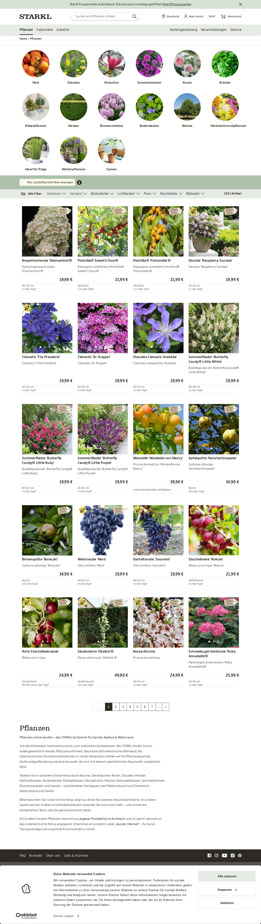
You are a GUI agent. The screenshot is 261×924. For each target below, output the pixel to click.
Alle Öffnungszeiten (177, 4)
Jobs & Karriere (76, 856)
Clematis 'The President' (41, 357)
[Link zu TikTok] (232, 855)
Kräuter (225, 82)
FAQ (23, 856)
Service (235, 30)
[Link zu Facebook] (209, 855)
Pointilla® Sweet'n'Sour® (98, 260)
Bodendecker (149, 126)
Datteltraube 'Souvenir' (151, 559)
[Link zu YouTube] (224, 855)
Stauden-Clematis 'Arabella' (155, 357)
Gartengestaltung (183, 30)
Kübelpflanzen (36, 126)
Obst (35, 82)
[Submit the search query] (134, 16)
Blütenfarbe (100, 194)
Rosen (187, 82)
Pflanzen (26, 30)
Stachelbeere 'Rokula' (206, 559)
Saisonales (44, 30)
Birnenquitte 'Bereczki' (40, 559)
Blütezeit (193, 194)
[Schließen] (240, 4)
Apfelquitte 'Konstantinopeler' (213, 458)
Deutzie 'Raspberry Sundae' (210, 260)
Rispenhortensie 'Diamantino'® (47, 260)
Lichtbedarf (126, 194)
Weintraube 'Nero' (92, 559)
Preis (147, 194)
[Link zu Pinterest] (240, 855)
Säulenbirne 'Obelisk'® (96, 651)
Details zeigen (63, 916)
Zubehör (63, 30)
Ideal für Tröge (35, 169)
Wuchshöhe (168, 194)
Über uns (53, 856)
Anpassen (225, 889)
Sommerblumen (149, 82)
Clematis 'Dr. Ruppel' (94, 357)
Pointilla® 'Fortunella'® (152, 260)
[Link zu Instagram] (216, 855)
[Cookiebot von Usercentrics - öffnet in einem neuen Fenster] (26, 916)
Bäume (187, 126)
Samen (111, 169)
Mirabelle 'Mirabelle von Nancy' (158, 458)
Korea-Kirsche (144, 651)
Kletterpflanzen (73, 169)
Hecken (73, 126)
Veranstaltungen (214, 30)
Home (23, 38)
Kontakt (35, 856)
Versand (76, 194)
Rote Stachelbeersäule (40, 651)
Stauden (73, 82)
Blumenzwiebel (111, 126)
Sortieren (54, 194)
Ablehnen (227, 903)
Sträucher (111, 82)
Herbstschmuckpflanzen (225, 126)
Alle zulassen (227, 876)
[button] (33, 194)
